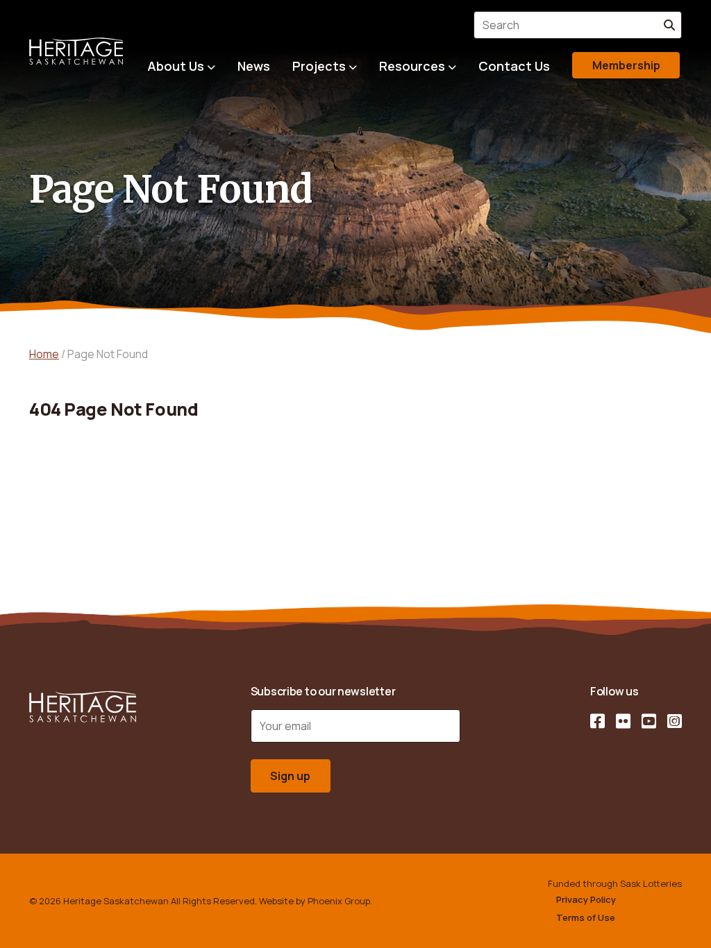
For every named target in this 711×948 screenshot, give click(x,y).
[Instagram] (674, 721)
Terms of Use (585, 917)
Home (44, 354)
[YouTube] (649, 721)
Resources (412, 66)
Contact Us (514, 66)
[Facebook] (597, 721)
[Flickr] (623, 721)
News (253, 66)
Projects (319, 66)
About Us (175, 66)
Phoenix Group (339, 901)
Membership (626, 65)
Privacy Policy (586, 899)
